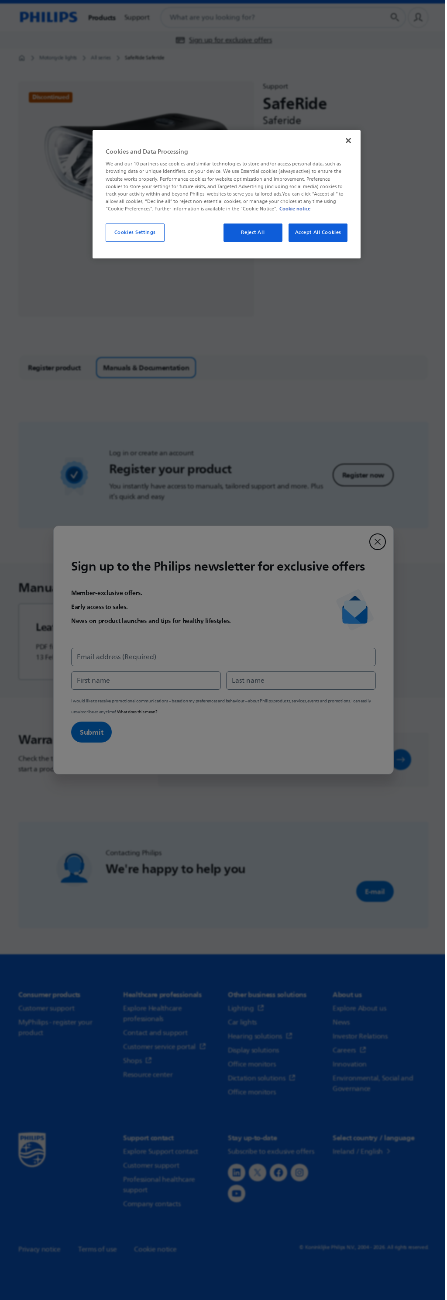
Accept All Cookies (318, 232)
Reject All (253, 232)
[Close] (348, 140)
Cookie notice (294, 208)
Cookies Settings (135, 232)
